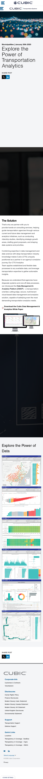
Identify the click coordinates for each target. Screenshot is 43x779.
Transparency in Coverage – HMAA (16, 745)
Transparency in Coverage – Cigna (16, 742)
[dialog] (8, 777)
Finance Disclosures (11, 698)
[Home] (23, 3)
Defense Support (10, 726)
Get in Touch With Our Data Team (18, 209)
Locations (8, 736)
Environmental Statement (13, 713)
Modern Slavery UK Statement (15, 707)
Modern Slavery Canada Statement (16, 704)
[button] (4, 77)
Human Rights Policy (12, 695)
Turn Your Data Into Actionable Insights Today (21, 429)
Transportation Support (12, 723)
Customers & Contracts (12, 683)
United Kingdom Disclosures (14, 710)
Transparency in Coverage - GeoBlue (17, 739)
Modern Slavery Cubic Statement (16, 701)
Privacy (6, 762)
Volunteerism (9, 686)
